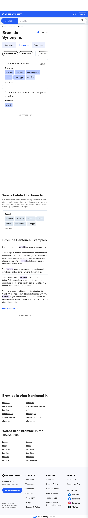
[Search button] (83, 20)
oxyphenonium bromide (35, 406)
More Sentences (8, 308)
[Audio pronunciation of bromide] (38, 32)
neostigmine (7, 406)
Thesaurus (7, 20)
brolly (4, 445)
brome (28, 445)
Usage (28, 502)
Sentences (38, 45)
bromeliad (30, 449)
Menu (82, 14)
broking (29, 442)
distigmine (30, 421)
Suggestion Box (73, 484)
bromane (6, 402)
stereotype (19, 77)
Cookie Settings (52, 493)
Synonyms (24, 45)
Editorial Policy (52, 488)
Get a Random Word (12, 490)
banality (9, 72)
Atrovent (29, 410)
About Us (50, 479)
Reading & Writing (32, 507)
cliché (8, 77)
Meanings (9, 45)
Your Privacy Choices (46, 516)
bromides (30, 453)
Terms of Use (51, 497)
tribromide (30, 402)
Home (4, 27)
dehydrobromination (34, 417)
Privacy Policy (52, 484)
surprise (9, 218)
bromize (5, 410)
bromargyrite (31, 413)
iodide (8, 223)
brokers (5, 442)
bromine (5, 460)
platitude (19, 72)
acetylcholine (7, 413)
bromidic (5, 456)
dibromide (6, 421)
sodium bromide (8, 417)
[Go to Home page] (12, 14)
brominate (30, 456)
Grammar (29, 493)
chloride (31, 218)
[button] (74, 14)
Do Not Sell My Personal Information (54, 503)
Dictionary (29, 479)
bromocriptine (31, 460)
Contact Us (71, 479)
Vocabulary (30, 497)
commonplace (33, 72)
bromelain (6, 449)
